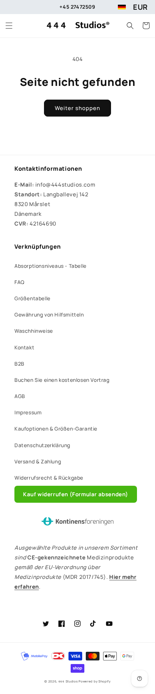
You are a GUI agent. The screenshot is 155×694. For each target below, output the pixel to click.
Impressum (27, 412)
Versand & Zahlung (37, 461)
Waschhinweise (33, 330)
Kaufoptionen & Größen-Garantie (55, 428)
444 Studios (68, 681)
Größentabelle (32, 298)
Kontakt (24, 347)
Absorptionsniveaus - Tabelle (50, 265)
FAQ (19, 282)
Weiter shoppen (77, 108)
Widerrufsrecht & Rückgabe (48, 477)
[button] (9, 26)
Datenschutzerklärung (42, 445)
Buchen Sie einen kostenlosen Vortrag (62, 379)
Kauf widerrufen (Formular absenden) (75, 494)
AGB (19, 396)
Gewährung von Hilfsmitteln (49, 314)
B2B (19, 363)
